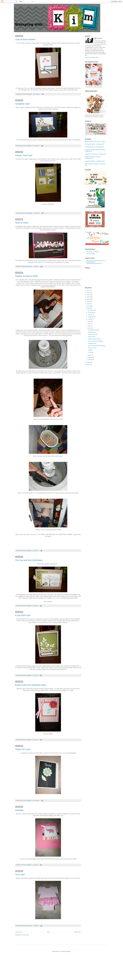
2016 (88, 292)
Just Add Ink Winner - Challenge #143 (95, 161)
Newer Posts (19, 932)
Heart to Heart (21, 222)
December (91, 310)
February (90, 357)
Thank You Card (22, 749)
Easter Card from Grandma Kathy (30, 685)
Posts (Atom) (25, 935)
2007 (88, 364)
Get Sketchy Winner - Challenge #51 (94, 144)
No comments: (36, 94)
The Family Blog (90, 253)
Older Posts (77, 932)
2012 (88, 301)
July (89, 321)
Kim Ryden (99, 38)
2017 (88, 290)
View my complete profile (91, 57)
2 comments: (35, 550)
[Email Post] (42, 94)
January (90, 359)
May (89, 326)
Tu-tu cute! (20, 874)
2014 (88, 297)
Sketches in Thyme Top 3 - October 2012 (95, 154)
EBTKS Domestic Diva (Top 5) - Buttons (95, 141)
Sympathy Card (22, 104)
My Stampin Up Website (92, 251)
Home (48, 932)
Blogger (68, 951)
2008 (88, 362)
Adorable (19, 810)
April (89, 328)
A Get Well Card (22, 615)
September (91, 317)
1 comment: (36, 266)
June (89, 323)
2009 (88, 308)
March (90, 355)
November (91, 312)
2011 (88, 303)
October (90, 314)
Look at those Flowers (25, 39)
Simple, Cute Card (23, 155)
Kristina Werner (38, 262)
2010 (88, 306)
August (90, 319)
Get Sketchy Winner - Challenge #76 (94, 147)
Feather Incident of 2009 (26, 276)
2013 (88, 299)
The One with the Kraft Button (29, 560)
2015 (88, 294)
